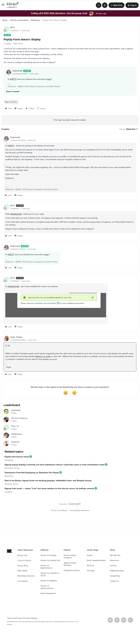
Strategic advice (11, 484)
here (49, 79)
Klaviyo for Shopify (48, 555)
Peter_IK (15, 426)
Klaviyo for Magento (49, 581)
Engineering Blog (117, 571)
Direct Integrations (48, 593)
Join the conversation (19, 20)
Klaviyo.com (22, 555)
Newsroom (114, 560)
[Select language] (104, 5)
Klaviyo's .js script (43, 356)
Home (4, 20)
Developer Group (12, 468)
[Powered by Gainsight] (70, 505)
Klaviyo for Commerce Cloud (50, 574)
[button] (3, 6)
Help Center (22, 571)
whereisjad (16, 410)
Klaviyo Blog (23, 566)
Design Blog (115, 576)
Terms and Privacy (14, 618)
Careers (113, 566)
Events (89, 555)
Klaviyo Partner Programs (70, 556)
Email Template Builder (96, 560)
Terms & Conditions (59, 510)
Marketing (35, 20)
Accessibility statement (79, 510)
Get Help (90, 571)
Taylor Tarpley (16, 337)
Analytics (8, 492)
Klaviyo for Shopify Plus (50, 560)
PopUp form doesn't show (17, 457)
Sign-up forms (11, 102)
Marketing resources (26, 576)
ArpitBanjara (16, 434)
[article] (70, 166)
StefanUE (15, 442)
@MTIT (13, 79)
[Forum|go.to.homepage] (13, 5)
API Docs (90, 566)
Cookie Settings (30, 618)
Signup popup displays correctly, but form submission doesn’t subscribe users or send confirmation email (54, 465)
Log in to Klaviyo (24, 560)
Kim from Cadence (19, 418)
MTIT (12, 27)
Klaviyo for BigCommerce (46, 567)
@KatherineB (16, 214)
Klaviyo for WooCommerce (47, 587)
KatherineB (17, 71)
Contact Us (114, 581)
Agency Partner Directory (70, 564)
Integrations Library (72, 570)
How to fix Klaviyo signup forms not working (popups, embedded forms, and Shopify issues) (48, 480)
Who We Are (115, 555)
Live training (22, 581)
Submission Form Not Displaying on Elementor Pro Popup (32, 472)
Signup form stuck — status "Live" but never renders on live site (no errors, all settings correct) (49, 488)
